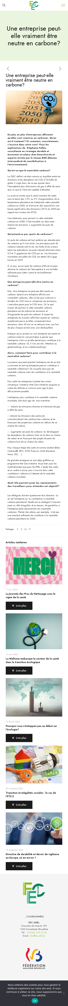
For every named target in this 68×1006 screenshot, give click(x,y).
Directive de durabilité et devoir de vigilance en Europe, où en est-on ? (32, 855)
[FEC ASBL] (34, 5)
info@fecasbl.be (37, 935)
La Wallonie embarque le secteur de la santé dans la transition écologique (32, 660)
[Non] (63, 993)
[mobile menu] (63, 5)
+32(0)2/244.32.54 (37, 932)
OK (35, 1000)
